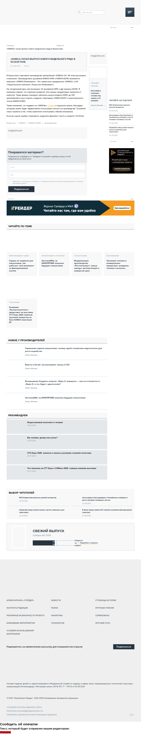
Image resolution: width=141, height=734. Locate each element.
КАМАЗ (22, 123)
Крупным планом (104, 608)
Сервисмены (102, 615)
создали (51, 105)
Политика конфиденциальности (25, 711)
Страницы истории (105, 600)
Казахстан (11, 123)
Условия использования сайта (24, 707)
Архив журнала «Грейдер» (20, 600)
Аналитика (57, 615)
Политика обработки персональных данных (32, 715)
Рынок (54, 608)
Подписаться (21, 189)
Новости (60, 45)
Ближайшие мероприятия (21, 623)
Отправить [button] (5, 732)
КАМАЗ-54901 (35, 123)
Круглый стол (102, 623)
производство (50, 123)
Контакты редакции (17, 608)
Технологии (57, 623)
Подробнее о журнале (89, 543)
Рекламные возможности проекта (25, 615)
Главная (10, 45)
